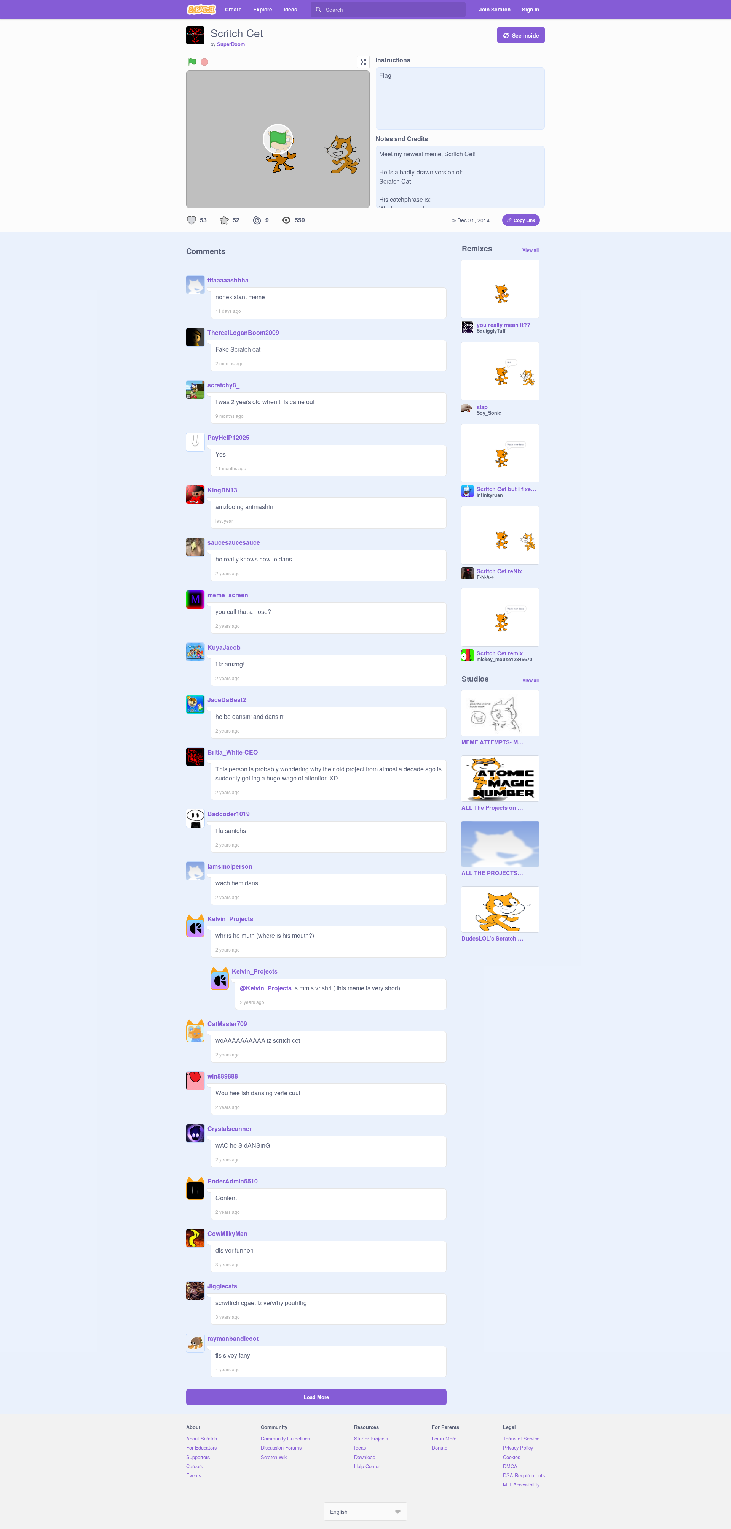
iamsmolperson (229, 866)
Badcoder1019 (228, 813)
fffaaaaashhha (228, 280)
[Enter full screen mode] (363, 62)
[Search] (318, 9)
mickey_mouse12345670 (504, 659)
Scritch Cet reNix (499, 571)
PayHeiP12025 (228, 437)
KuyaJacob (224, 647)
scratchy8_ (223, 385)
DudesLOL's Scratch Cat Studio (492, 938)
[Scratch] (201, 9)
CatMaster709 (227, 1023)
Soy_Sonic (489, 412)
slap (482, 407)
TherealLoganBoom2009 (243, 332)
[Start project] (192, 62)
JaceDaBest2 (226, 699)
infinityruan (490, 495)
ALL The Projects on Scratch (492, 807)
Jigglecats (222, 1286)
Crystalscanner (229, 1128)
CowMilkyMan (227, 1233)
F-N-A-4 (485, 577)
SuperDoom (231, 44)
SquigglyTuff (491, 330)
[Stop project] (204, 62)
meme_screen (227, 594)
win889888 (222, 1076)
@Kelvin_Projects (266, 987)
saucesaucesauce (233, 542)
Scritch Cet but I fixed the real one (508, 489)
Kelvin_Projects (230, 918)
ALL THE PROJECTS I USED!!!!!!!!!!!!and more (492, 873)
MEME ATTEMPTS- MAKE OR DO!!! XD (492, 742)
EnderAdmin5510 (232, 1181)
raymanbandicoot (233, 1338)
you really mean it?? (503, 325)
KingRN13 (222, 489)
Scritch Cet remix (500, 653)
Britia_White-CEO (232, 752)
